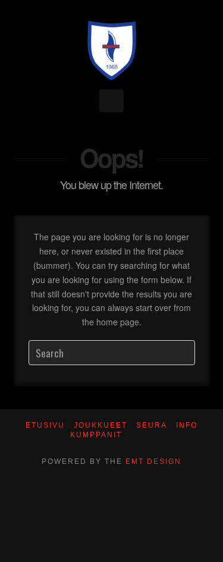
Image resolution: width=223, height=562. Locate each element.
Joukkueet (100, 425)
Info (186, 425)
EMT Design (153, 461)
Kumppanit (96, 435)
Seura (151, 425)
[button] (111, 100)
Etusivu (45, 425)
